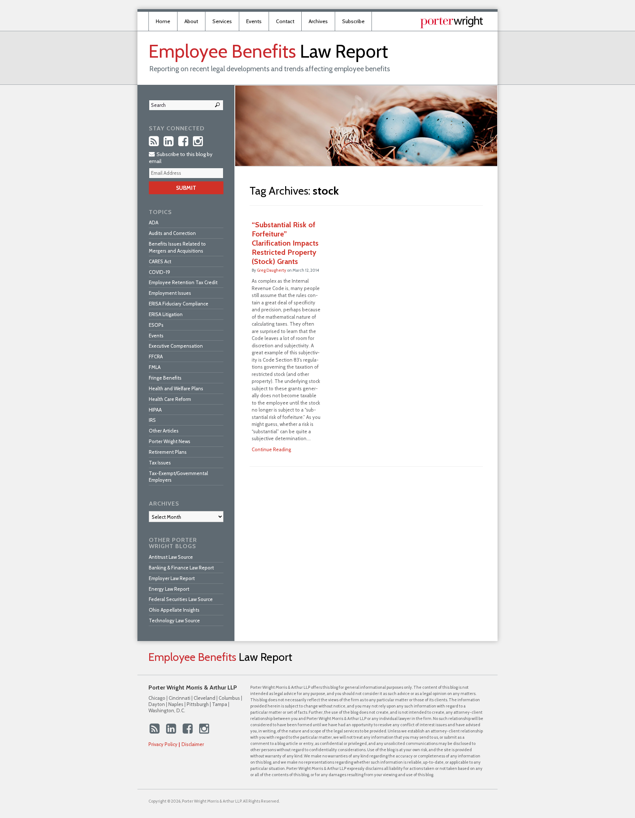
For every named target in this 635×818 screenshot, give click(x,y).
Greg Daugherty (271, 270)
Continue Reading (271, 449)
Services (222, 21)
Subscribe (353, 21)
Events (254, 21)
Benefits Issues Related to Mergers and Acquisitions (177, 247)
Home (163, 21)
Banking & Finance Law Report (181, 568)
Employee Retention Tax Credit (183, 282)
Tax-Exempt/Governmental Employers (178, 476)
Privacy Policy (162, 744)
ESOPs (156, 325)
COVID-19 (159, 272)
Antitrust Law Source (171, 557)
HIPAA (155, 410)
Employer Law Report (172, 578)
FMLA (155, 367)
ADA (153, 222)
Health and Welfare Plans (176, 388)
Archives (318, 21)
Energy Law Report (169, 589)
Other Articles (164, 431)
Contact (285, 21)
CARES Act (160, 261)
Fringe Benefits (165, 378)
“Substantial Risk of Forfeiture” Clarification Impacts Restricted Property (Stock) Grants (285, 243)
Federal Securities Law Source (181, 599)
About (191, 21)
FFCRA (156, 356)
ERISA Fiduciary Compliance (178, 304)
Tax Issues (160, 463)
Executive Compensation (176, 346)
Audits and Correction (172, 233)
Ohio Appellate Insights (174, 610)
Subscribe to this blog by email (180, 157)
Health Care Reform (170, 399)
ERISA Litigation (166, 314)
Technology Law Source (174, 620)
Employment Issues (170, 293)
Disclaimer (193, 744)
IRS (152, 420)
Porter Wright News (169, 441)
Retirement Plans (168, 452)
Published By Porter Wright (451, 22)
